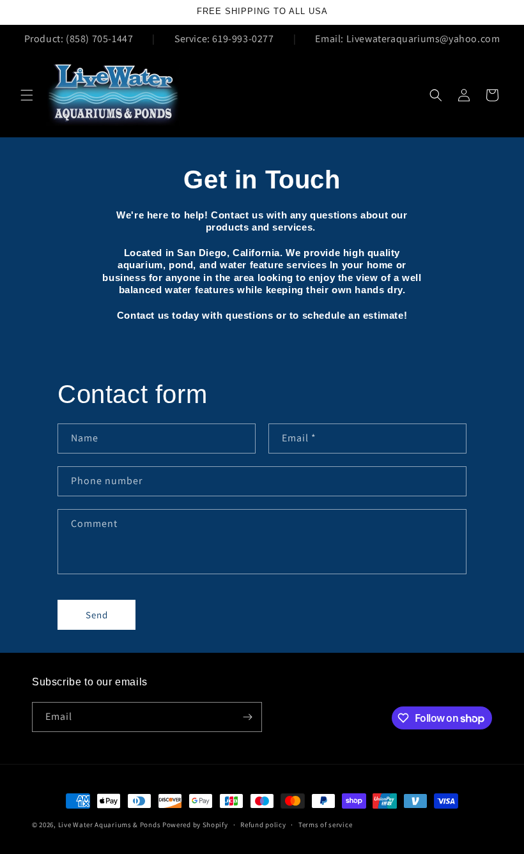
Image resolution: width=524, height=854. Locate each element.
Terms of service (325, 824)
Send (97, 615)
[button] (27, 95)
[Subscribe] (247, 717)
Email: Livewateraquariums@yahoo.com (407, 38)
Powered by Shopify (195, 824)
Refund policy (263, 824)
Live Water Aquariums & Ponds (109, 824)
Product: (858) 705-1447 (79, 38)
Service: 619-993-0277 (224, 38)
